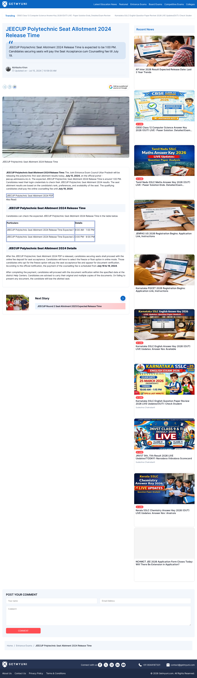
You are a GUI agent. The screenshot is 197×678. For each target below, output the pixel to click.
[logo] (14, 4)
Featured (123, 4)
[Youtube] (123, 665)
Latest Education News (105, 4)
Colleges (190, 4)
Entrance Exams (138, 4)
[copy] (9, 87)
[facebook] (100, 665)
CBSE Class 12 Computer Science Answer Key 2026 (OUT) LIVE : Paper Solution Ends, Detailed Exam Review (64, 15)
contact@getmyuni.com (183, 665)
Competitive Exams (174, 4)
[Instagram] (112, 665)
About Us (7, 673)
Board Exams (155, 4)
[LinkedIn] (117, 665)
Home (10, 645)
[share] (4, 87)
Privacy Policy (36, 673)
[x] (106, 665)
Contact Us (20, 673)
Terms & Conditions (56, 673)
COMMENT (23, 631)
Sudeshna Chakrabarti (145, 407)
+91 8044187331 (151, 665)
